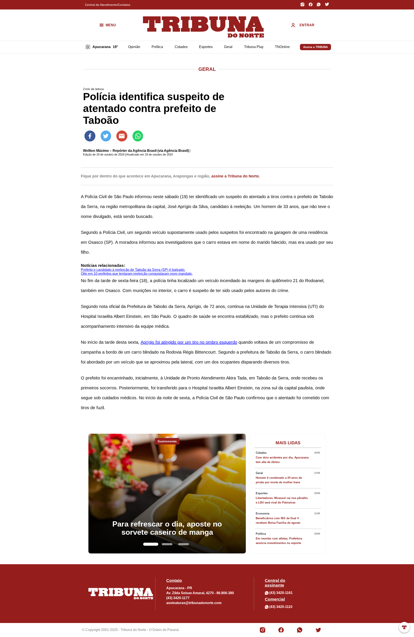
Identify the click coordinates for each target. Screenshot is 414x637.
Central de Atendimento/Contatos (107, 4)
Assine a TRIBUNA (315, 47)
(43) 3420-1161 (281, 593)
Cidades (181, 47)
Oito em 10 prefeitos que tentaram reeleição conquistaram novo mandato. (137, 273)
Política (157, 47)
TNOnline (282, 47)
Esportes (206, 47)
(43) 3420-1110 (280, 607)
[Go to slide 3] (183, 544)
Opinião (134, 47)
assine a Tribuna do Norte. (235, 176)
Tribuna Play (253, 47)
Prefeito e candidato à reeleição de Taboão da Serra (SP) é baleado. (133, 270)
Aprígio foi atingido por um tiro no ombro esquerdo (189, 342)
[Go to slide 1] (150, 544)
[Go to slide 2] (167, 544)
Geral (228, 47)
